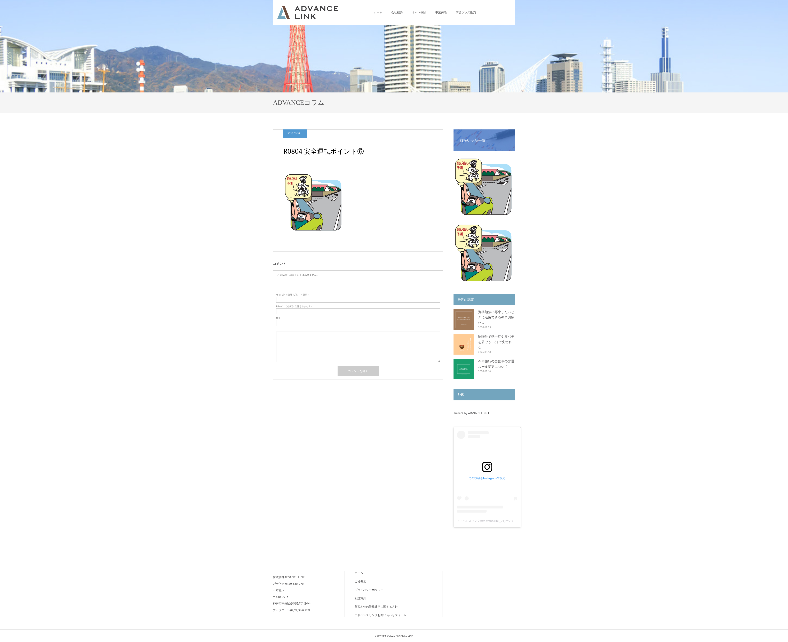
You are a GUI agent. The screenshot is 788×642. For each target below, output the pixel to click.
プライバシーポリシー (369, 590)
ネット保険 (419, 12)
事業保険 (441, 12)
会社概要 (397, 12)
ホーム (378, 12)
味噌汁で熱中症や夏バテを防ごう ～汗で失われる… (496, 341)
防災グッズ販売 (466, 12)
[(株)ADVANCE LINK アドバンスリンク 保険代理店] (308, 12)
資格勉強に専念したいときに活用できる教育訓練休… (496, 317)
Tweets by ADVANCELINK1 (471, 413)
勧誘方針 (360, 598)
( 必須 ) (292, 294)
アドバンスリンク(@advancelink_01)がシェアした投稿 (492, 520)
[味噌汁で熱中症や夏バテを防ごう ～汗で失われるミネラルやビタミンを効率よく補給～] (464, 344)
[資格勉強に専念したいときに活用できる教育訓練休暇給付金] (464, 319)
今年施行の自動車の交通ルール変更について (496, 364)
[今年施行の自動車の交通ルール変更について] (464, 369)
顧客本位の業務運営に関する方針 (376, 607)
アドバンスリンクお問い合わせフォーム (380, 615)
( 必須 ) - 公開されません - (294, 306)
